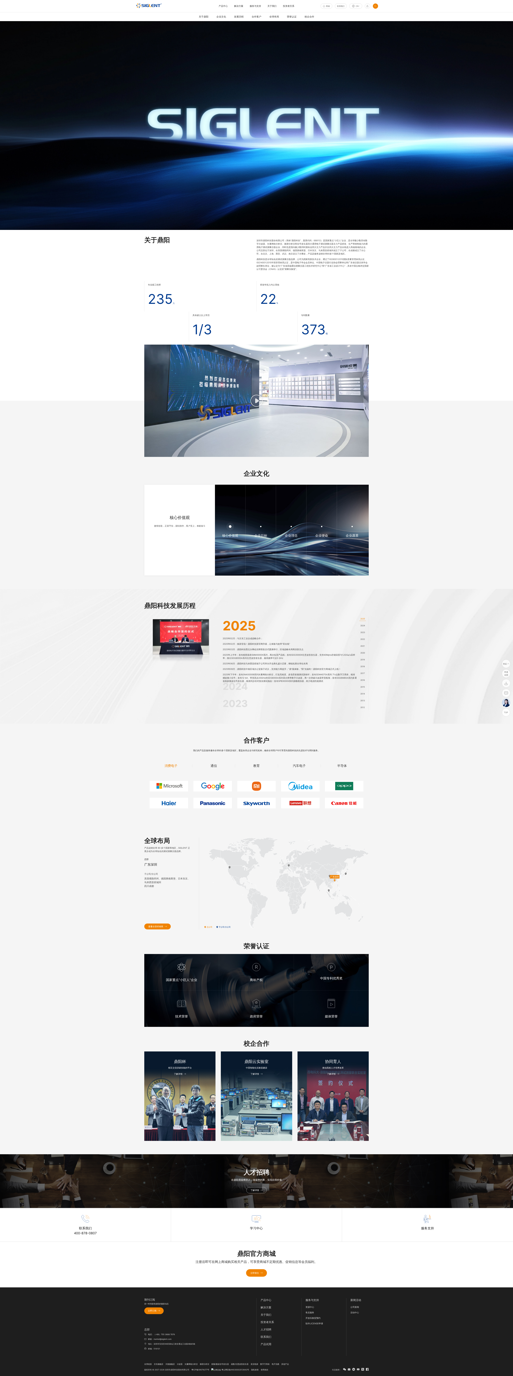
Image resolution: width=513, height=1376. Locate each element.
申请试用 (506, 673)
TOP (506, 712)
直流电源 (254, 1364)
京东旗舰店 (158, 1364)
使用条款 (264, 1370)
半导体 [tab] (342, 765)
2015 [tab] (362, 687)
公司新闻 (354, 1307)
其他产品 (285, 1364)
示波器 (179, 1364)
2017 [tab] (362, 673)
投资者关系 (288, 6)
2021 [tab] (362, 646)
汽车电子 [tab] (299, 765)
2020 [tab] (362, 653)
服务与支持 (255, 6)
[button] (256, 401)
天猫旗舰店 (170, 1364)
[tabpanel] (290, 651)
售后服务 (310, 1312)
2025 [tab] (362, 619)
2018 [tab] (362, 666)
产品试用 (266, 1344)
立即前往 (254, 1273)
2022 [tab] (362, 639)
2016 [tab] (362, 680)
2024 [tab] (362, 625)
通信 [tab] (214, 765)
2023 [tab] (362, 632)
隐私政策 (255, 1370)
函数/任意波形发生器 (239, 1364)
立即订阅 (152, 1310)
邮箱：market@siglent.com (160, 1339)
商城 (328, 6)
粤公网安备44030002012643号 (235, 1370)
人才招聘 (266, 1329)
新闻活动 (355, 1300)
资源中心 (310, 1307)
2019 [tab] (362, 659)
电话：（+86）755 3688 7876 (161, 1334)
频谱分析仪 (204, 1364)
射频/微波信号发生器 (220, 1364)
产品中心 (266, 1300)
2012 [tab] (362, 707)
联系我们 (341, 6)
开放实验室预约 (313, 1318)
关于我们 (272, 6)
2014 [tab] (362, 694)
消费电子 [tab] (171, 765)
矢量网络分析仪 (191, 1364)
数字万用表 (265, 1364)
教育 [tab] (256, 765)
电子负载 (275, 1364)
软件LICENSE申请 (314, 1323)
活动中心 (354, 1312)
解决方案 (238, 6)
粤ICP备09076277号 (200, 1370)
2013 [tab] (362, 700)
